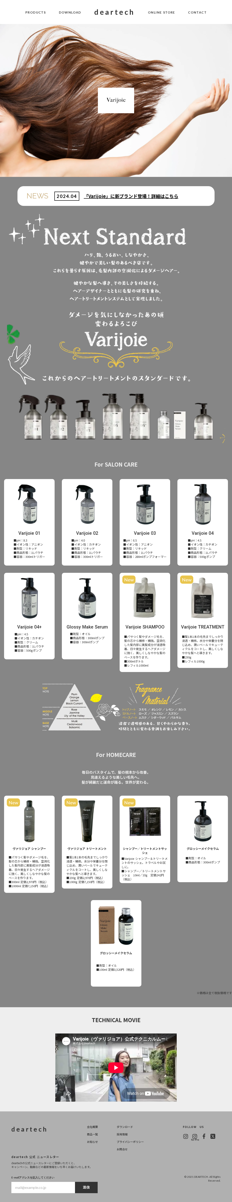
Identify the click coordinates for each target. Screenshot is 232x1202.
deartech (114, 11)
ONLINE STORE (161, 12)
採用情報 (122, 1134)
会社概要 (92, 1127)
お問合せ (122, 1149)
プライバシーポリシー (130, 1142)
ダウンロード (125, 1127)
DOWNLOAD (70, 12)
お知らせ (92, 1142)
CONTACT (197, 12)
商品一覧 (92, 1134)
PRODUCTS (35, 12)
